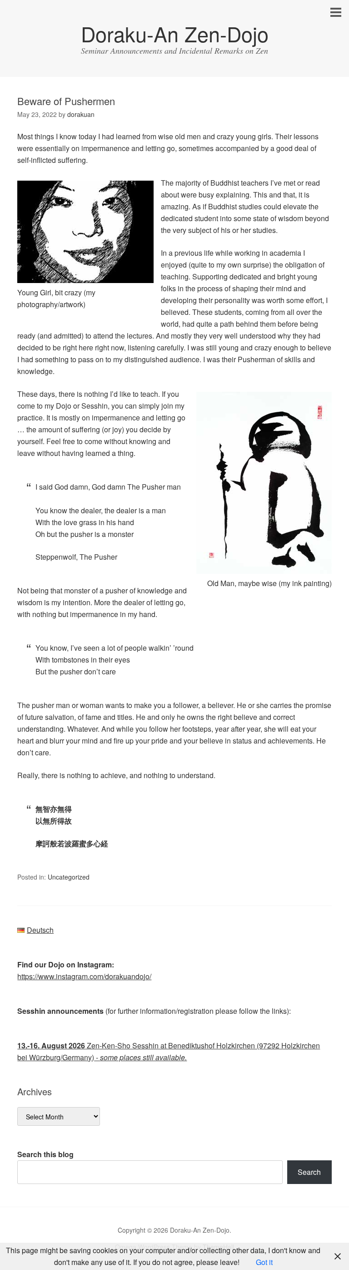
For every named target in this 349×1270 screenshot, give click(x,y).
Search (309, 1172)
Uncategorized (69, 876)
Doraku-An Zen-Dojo (175, 33)
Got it (264, 1262)
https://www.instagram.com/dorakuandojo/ (84, 976)
